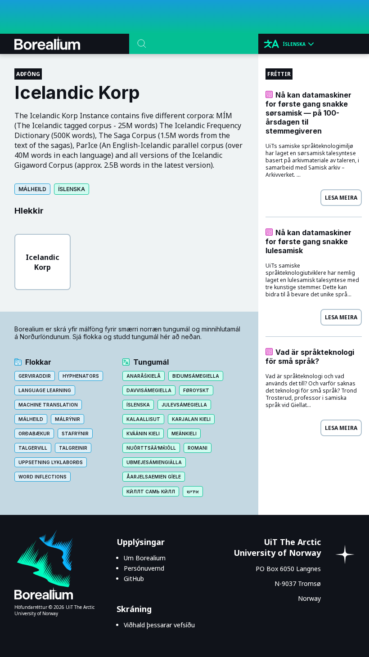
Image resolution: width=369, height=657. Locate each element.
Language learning (44, 390)
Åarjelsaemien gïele (153, 476)
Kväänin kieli (143, 433)
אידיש (193, 491)
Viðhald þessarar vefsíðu (159, 625)
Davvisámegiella (148, 390)
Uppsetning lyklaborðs (50, 462)
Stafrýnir (75, 433)
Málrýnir (67, 419)
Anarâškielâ (143, 376)
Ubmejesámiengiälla (154, 462)
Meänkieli (184, 433)
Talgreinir (73, 448)
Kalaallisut (143, 419)
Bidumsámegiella (195, 376)
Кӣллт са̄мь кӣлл (150, 491)
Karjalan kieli (191, 419)
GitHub (134, 578)
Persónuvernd (144, 568)
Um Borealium (145, 558)
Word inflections (42, 476)
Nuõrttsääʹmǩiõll (151, 448)
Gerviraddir (34, 376)
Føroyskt (196, 390)
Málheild (32, 189)
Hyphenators (81, 376)
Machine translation (48, 404)
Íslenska (71, 189)
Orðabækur (34, 433)
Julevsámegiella (184, 404)
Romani (197, 448)
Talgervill (32, 448)
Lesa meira (341, 197)
